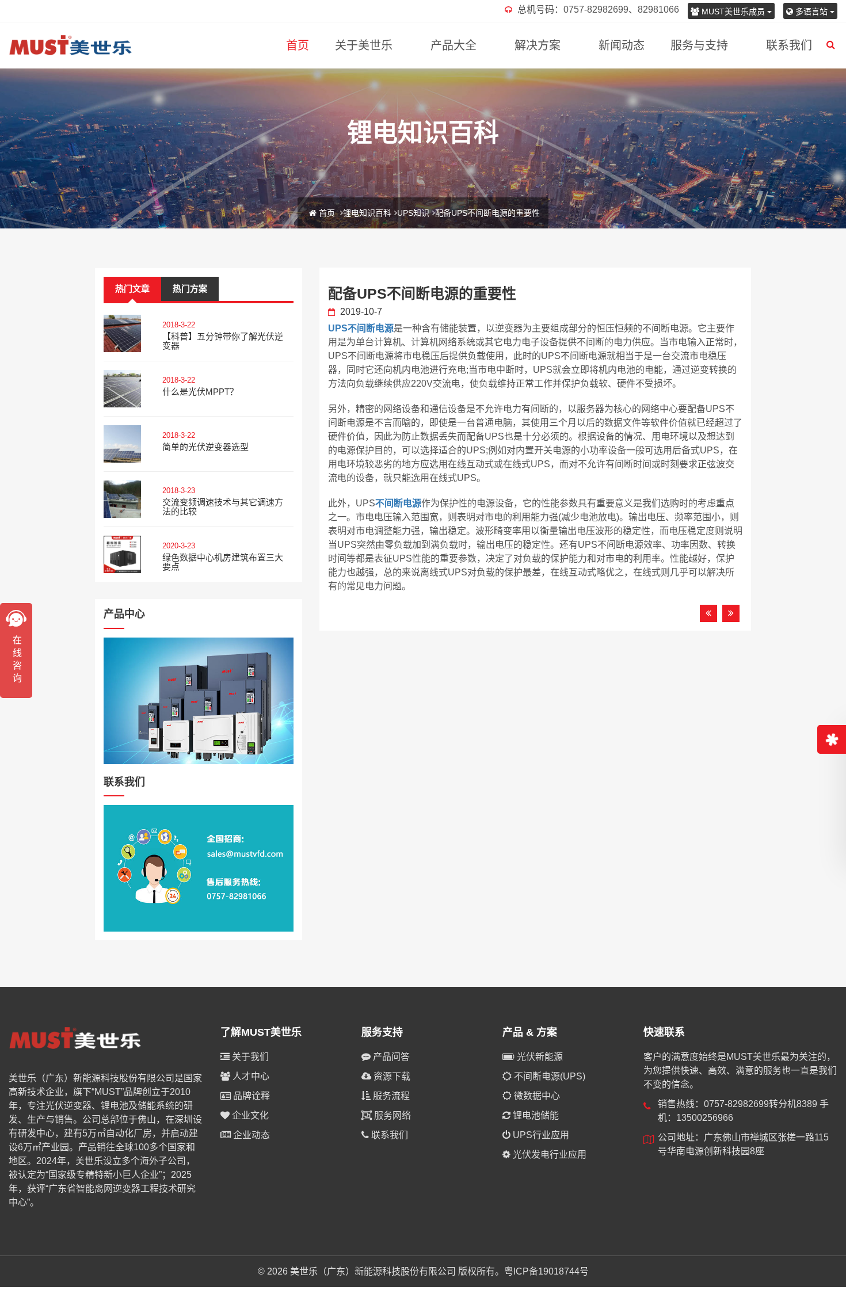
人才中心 (249, 1076)
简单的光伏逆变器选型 (205, 447)
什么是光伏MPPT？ (200, 391)
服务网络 (391, 1115)
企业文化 (249, 1115)
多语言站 (811, 11)
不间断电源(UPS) (548, 1076)
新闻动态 (622, 45)
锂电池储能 (534, 1115)
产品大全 (453, 45)
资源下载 (390, 1076)
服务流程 (390, 1096)
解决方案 (538, 45)
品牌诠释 (250, 1096)
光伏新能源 (539, 1057)
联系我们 (789, 45)
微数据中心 (536, 1096)
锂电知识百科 (367, 213)
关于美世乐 (363, 45)
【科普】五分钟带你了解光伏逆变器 (222, 341)
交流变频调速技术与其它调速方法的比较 (222, 507)
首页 (297, 45)
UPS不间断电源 (361, 328)
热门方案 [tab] (190, 288)
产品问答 (390, 1057)
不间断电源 (398, 503)
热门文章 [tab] (132, 288)
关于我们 (249, 1057)
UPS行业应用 (539, 1135)
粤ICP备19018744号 (546, 1271)
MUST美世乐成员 (733, 11)
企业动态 (250, 1135)
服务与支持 (699, 45)
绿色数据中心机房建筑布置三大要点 (222, 562)
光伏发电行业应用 (548, 1154)
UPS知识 (413, 213)
